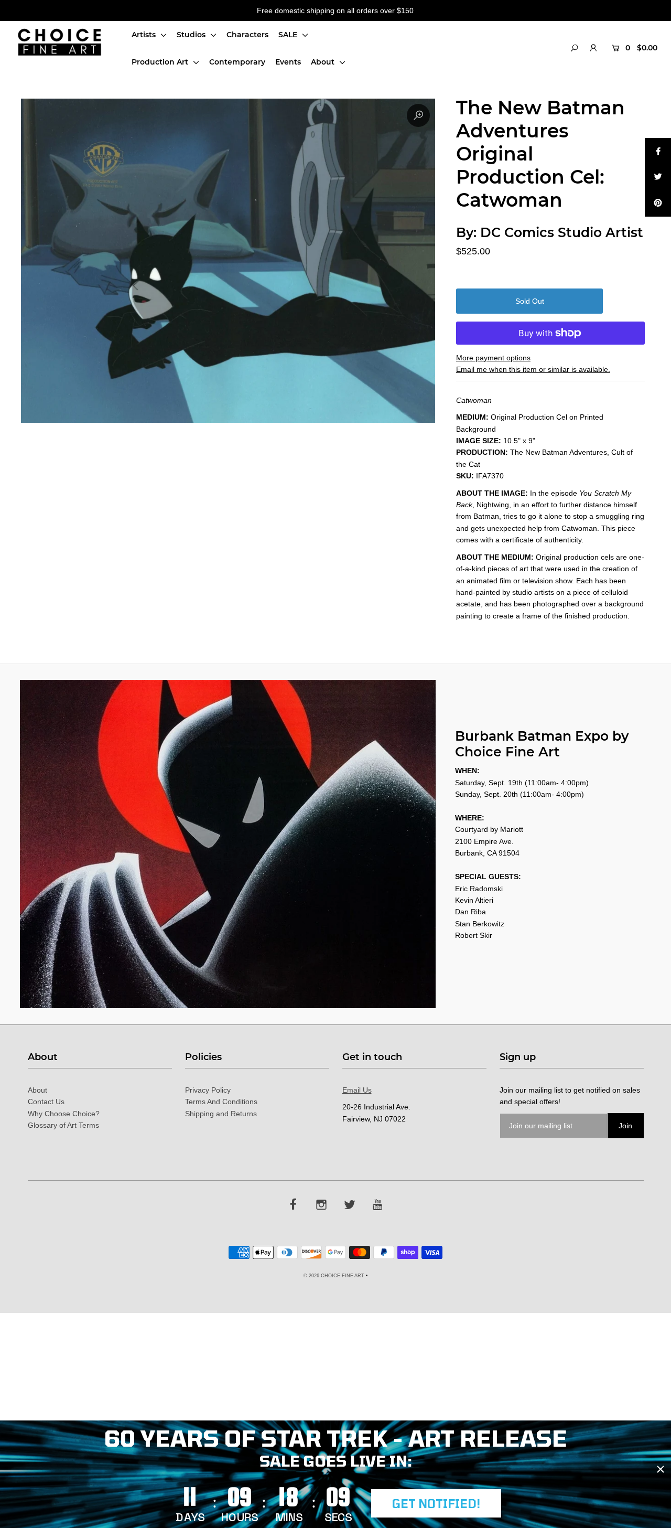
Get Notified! (436, 1503)
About (324, 62)
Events (288, 62)
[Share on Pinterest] (658, 203)
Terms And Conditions (221, 1101)
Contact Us (46, 1101)
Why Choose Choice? (64, 1113)
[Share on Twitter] (658, 177)
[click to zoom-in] (418, 115)
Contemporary (237, 62)
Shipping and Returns (221, 1113)
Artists (145, 34)
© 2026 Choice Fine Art (334, 1275)
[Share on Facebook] (658, 151)
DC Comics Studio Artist (561, 232)
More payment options (493, 358)
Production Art (161, 62)
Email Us (357, 1090)
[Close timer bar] (660, 1469)
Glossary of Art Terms (63, 1125)
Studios (192, 34)
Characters (247, 34)
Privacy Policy (208, 1090)
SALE (288, 34)
